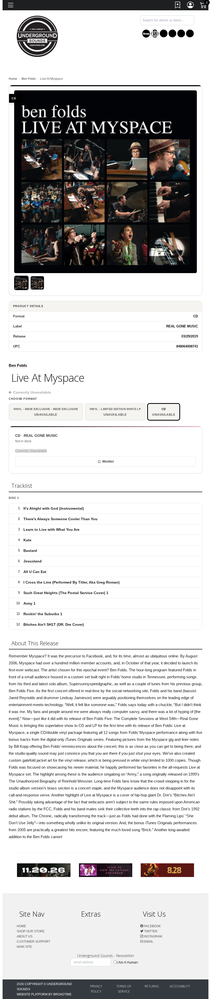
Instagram (152, 936)
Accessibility (180, 986)
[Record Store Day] (155, 33)
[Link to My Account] (190, 6)
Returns (152, 986)
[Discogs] (146, 33)
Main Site (24, 947)
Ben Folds (29, 79)
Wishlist (108, 461)
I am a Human (127, 962)
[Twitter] (172, 33)
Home (13, 79)
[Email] (190, 33)
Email (148, 941)
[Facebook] (163, 33)
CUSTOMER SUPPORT (33, 941)
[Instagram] (181, 33)
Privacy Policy (96, 989)
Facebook (152, 926)
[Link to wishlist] (177, 6)
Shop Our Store (31, 931)
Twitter (150, 931)
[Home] (37, 36)
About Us (24, 936)
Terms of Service (123, 989)
